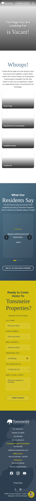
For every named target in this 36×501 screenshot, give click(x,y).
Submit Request (18, 398)
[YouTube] (24, 473)
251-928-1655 (18, 446)
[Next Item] (29, 237)
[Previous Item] (6, 237)
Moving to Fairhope (18, 463)
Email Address (12, 342)
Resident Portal (23, 3)
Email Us (21, 440)
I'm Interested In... (14, 364)
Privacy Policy (18, 482)
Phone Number (12, 331)
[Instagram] (18, 473)
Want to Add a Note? (15, 375)
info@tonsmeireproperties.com (18, 450)
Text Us (14, 440)
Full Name (10, 320)
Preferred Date (13, 353)
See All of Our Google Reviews (18, 268)
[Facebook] (11, 473)
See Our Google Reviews (18, 467)
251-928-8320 (18, 436)
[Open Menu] (33, 3)
